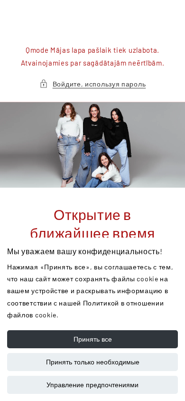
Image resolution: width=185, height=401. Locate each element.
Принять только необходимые (92, 362)
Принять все (93, 339)
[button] (92, 84)
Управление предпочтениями (92, 385)
